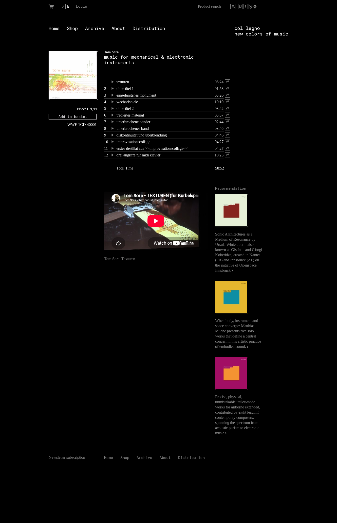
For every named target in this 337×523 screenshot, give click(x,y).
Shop (72, 28)
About (118, 28)
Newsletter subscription (67, 457)
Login (81, 6)
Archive (94, 28)
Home (54, 28)
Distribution (148, 28)
